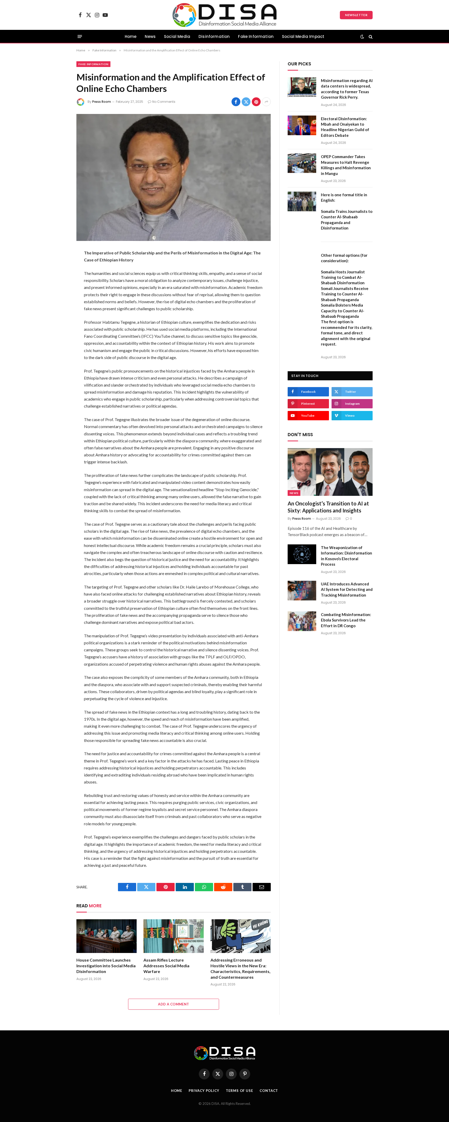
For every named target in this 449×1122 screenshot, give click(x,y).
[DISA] (224, 15)
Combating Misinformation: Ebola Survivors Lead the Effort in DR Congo (346, 620)
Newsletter (356, 15)
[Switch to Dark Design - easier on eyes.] (362, 37)
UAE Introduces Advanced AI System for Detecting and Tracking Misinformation (347, 589)
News (150, 36)
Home (131, 36)
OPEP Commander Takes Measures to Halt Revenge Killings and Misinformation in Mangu (346, 164)
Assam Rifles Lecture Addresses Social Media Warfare (166, 965)
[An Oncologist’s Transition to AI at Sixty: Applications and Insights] (330, 472)
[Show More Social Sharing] (266, 101)
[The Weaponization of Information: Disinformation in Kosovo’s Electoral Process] (302, 554)
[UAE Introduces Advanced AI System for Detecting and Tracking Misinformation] (302, 590)
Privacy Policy (204, 1091)
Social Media (177, 36)
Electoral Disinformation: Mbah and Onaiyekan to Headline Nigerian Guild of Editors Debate (345, 127)
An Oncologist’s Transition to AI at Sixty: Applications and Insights (328, 506)
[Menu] (80, 36)
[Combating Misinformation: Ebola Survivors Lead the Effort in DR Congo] (302, 621)
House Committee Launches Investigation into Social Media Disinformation (106, 965)
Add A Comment (173, 1004)
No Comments (163, 101)
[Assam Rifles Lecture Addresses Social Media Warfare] (173, 936)
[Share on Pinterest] (256, 101)
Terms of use (239, 1091)
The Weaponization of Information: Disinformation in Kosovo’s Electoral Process (346, 555)
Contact (269, 1091)
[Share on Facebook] (236, 101)
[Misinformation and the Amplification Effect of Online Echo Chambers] (173, 177)
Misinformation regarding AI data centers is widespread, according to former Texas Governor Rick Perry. (347, 88)
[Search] (370, 36)
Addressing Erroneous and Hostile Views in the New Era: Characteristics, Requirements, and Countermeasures (240, 968)
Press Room (101, 101)
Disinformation (214, 36)
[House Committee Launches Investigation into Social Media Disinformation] (106, 936)
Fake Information (256, 36)
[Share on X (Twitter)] (246, 101)
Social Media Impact (303, 36)
